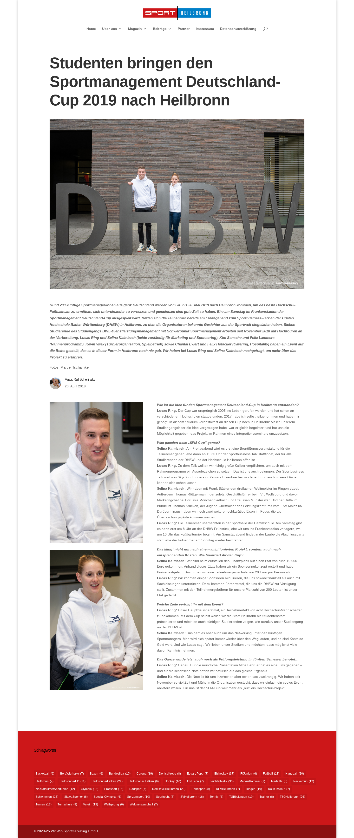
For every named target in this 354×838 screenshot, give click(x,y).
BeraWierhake (72, 773)
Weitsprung (114, 804)
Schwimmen (47, 796)
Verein (90, 804)
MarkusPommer (252, 781)
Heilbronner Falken (144, 781)
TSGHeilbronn (292, 796)
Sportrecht (165, 796)
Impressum (205, 29)
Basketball (45, 773)
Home (91, 29)
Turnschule (67, 804)
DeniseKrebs (170, 773)
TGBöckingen (241, 796)
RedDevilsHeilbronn (168, 789)
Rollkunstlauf (279, 789)
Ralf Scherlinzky (84, 379)
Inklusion (195, 781)
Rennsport (200, 789)
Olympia (89, 789)
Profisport (113, 789)
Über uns (109, 29)
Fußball (271, 773)
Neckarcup (303, 781)
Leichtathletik (222, 781)
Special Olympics (107, 796)
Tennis (216, 796)
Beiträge (160, 29)
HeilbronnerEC (72, 781)
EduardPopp (197, 773)
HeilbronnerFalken (107, 781)
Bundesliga (120, 773)
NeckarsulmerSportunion (55, 789)
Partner (184, 29)
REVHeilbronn (228, 789)
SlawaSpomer (76, 796)
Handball (294, 773)
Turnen (44, 804)
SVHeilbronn (192, 796)
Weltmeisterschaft (144, 804)
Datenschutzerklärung (238, 29)
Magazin (135, 29)
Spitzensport (138, 796)
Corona (145, 773)
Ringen (254, 789)
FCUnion (248, 773)
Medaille (279, 781)
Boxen (96, 773)
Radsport (137, 789)
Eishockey (224, 773)
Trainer (267, 796)
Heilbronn (44, 781)
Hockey (173, 781)
